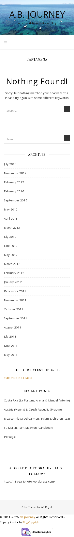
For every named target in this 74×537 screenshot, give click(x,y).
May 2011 (11, 354)
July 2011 (10, 336)
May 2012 (11, 255)
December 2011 (15, 291)
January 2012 (13, 282)
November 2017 (15, 173)
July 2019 (10, 164)
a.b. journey (37, 14)
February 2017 (14, 182)
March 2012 (12, 264)
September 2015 (15, 200)
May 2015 (11, 209)
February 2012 (14, 273)
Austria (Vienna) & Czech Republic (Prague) (33, 409)
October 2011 (13, 309)
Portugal (10, 437)
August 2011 (12, 327)
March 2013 (12, 227)
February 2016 (14, 191)
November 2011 (15, 300)
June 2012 (11, 246)
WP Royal (46, 507)
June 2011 (11, 345)
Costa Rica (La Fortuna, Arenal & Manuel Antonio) (37, 400)
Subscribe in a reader (18, 378)
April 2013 (11, 218)
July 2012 (10, 237)
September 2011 (15, 318)
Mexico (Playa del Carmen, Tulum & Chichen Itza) (37, 418)
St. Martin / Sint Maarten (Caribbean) (28, 427)
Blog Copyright (30, 522)
